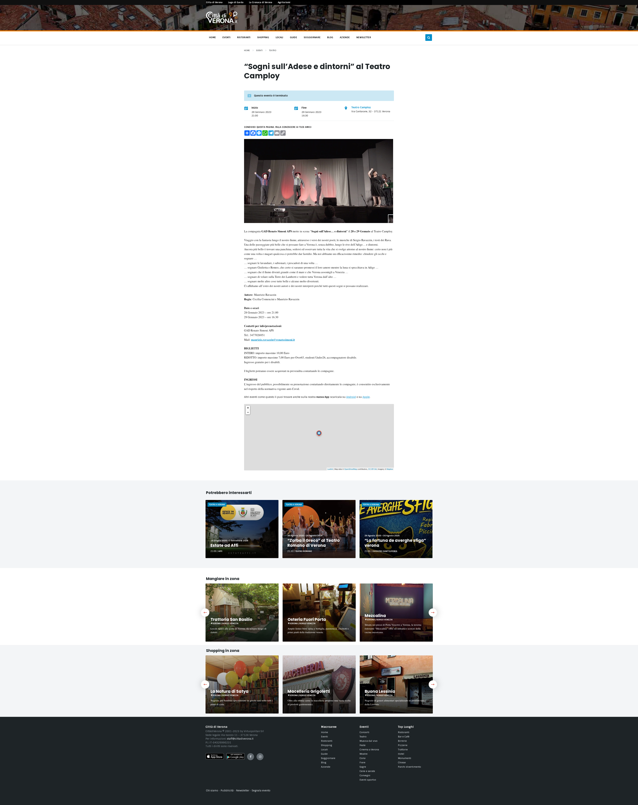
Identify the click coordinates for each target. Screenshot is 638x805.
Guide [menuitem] (293, 37)
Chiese (402, 762)
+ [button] (248, 407)
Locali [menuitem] (279, 37)
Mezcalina (375, 615)
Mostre (364, 753)
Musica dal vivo (368, 740)
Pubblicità (227, 790)
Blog (323, 762)
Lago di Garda (235, 2)
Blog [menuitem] (330, 37)
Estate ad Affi (224, 545)
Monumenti (404, 758)
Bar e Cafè (403, 736)
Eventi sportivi (368, 779)
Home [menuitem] (212, 37)
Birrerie (402, 740)
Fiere (362, 762)
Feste (363, 745)
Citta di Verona (214, 2)
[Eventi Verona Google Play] (235, 758)
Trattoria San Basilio (231, 619)
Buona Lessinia (380, 691)
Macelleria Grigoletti (309, 691)
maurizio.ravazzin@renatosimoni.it (273, 340)
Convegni (365, 775)
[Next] (433, 612)
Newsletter (242, 790)
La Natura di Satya (230, 691)
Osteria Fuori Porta (307, 619)
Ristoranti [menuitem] (244, 37)
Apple (366, 397)
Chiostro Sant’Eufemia (384, 551)
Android (351, 397)
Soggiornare (328, 758)
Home (247, 50)
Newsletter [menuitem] (363, 37)
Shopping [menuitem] (263, 37)
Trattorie (403, 749)
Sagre (363, 766)
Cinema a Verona (369, 749)
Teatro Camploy (361, 107)
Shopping (326, 745)
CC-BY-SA (372, 469)
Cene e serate (367, 771)
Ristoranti (326, 740)
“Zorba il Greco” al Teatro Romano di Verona (313, 543)
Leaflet (330, 469)
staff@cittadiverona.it (240, 738)
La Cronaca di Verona (260, 2)
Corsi (363, 758)
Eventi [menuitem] (226, 37)
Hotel (401, 753)
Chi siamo (212, 790)
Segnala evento (261, 790)
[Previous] (205, 612)
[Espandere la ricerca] (428, 37)
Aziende (325, 766)
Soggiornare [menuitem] (312, 37)
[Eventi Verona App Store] (215, 758)
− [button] (248, 412)
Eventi (259, 50)
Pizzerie (402, 745)
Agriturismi (284, 2)
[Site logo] (221, 22)
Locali (324, 749)
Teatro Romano (303, 551)
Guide (324, 753)
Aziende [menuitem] (345, 37)
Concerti (364, 732)
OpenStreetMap (350, 469)
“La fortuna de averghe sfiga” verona (395, 543)
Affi (220, 551)
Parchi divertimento (409, 766)
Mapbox (390, 469)
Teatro (272, 50)
